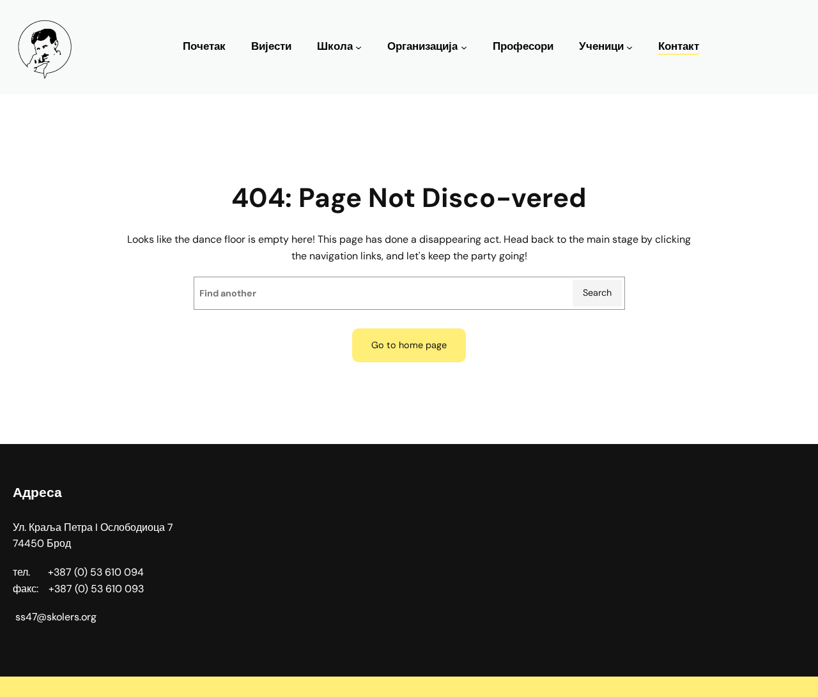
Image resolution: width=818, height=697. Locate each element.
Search (597, 292)
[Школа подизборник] (358, 47)
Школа (335, 46)
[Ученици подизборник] (629, 47)
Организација (422, 46)
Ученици (601, 46)
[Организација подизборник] (464, 47)
